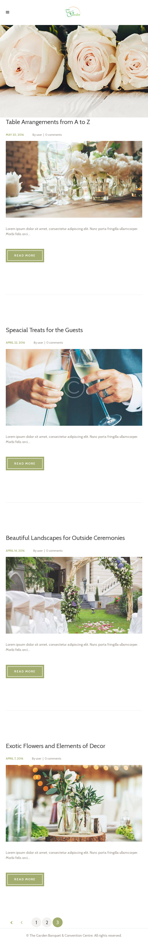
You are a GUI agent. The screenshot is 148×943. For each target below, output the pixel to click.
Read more (25, 255)
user (39, 135)
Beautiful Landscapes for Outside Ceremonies (65, 537)
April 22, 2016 (15, 342)
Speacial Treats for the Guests (44, 330)
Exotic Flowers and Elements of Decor (55, 746)
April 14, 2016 (15, 550)
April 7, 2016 (14, 758)
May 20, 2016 (15, 135)
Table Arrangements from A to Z (48, 122)
